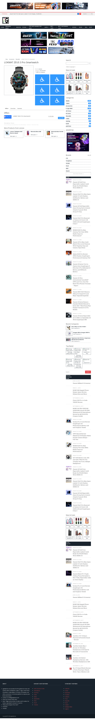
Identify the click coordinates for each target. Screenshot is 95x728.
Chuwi (66, 690)
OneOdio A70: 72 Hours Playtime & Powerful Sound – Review (81, 638)
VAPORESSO (37, 690)
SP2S (35, 700)
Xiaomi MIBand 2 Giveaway (81, 383)
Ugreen (67, 709)
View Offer (61, 118)
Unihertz (67, 696)
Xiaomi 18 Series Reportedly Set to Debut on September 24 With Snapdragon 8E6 (82, 317)
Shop (90, 27)
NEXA (35, 696)
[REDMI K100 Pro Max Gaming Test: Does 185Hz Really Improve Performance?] (68, 229)
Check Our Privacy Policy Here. (10, 699)
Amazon (18, 27)
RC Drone (78, 113)
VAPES (46, 27)
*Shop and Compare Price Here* (10, 705)
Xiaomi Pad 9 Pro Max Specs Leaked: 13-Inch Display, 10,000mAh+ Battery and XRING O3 (26, 14)
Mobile (78, 101)
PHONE (24, 27)
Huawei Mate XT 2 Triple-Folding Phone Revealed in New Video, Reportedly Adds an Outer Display (82, 576)
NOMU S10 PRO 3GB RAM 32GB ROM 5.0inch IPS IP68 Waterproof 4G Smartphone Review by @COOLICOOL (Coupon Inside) (81, 412)
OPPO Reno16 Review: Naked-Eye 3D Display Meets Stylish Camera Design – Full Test (82, 436)
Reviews (20, 108)
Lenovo (21, 128)
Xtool (67, 166)
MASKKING (36, 698)
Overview (12, 108)
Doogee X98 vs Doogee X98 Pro (81, 332)
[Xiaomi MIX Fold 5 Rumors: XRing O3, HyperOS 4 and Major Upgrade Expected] (68, 291)
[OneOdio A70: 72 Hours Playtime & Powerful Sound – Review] (68, 635)
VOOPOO (36, 692)
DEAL (86, 27)
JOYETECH (78, 126)
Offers (6, 108)
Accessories (43, 70)
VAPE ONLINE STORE (39, 688)
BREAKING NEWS (8, 27)
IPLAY (35, 703)
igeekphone (13, 716)
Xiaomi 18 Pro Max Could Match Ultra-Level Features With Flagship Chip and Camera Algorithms (81, 245)
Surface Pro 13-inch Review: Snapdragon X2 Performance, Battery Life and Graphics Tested (81, 424)
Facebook (5, 706)
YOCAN (68, 163)
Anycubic (67, 700)
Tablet (78, 103)
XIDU (67, 168)
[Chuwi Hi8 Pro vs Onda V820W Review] (68, 399)
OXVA (35, 694)
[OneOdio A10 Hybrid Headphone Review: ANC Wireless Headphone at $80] (68, 657)
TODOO (36, 705)
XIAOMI (67, 177)
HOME (2, 27)
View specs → (13, 136)
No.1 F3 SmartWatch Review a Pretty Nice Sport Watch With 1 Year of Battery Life (82, 670)
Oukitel (67, 705)
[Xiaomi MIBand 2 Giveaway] (68, 382)
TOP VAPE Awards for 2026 (35, 27)
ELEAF (78, 123)
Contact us (5, 697)
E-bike (78, 118)
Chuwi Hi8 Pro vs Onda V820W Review (80, 401)
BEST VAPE (52, 27)
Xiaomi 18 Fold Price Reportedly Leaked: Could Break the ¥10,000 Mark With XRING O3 (81, 185)
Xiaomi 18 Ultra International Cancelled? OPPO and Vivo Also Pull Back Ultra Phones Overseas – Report (82, 281)
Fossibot (67, 694)
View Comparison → (75, 328)
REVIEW (74, 27)
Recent (68, 542)
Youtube (5, 708)
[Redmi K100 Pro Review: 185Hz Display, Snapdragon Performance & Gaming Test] (68, 253)
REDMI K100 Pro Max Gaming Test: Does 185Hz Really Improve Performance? (80, 233)
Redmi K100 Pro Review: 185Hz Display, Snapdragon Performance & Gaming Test (81, 256)
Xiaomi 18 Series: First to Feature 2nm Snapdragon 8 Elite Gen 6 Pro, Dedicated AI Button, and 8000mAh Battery (81, 268)
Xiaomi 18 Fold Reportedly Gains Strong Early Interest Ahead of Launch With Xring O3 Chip (81, 209)
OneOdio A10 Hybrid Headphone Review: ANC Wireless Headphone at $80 (81, 660)
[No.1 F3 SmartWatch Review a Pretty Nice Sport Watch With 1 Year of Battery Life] (68, 667)
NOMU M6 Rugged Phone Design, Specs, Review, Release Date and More (81, 392)
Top (67, 545)
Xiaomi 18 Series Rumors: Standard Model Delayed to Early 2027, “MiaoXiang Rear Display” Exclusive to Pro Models (82, 305)
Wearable (78, 116)
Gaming (78, 121)
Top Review (69, 377)
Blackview (67, 692)
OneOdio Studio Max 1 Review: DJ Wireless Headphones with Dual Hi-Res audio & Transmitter (81, 648)
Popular (68, 375)
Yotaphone (69, 161)
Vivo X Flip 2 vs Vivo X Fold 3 (78, 326)
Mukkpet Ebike (68, 707)
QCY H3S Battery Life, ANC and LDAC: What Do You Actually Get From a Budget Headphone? (81, 460)
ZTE (67, 158)
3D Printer (78, 111)
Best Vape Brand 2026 (63, 27)
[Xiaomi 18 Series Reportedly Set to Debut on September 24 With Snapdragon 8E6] (68, 315)
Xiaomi (68, 171)
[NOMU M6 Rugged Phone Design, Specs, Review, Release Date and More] (68, 389)
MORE (80, 27)
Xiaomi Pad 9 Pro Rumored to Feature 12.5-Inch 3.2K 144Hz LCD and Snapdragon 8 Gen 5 (81, 221)
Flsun (66, 698)
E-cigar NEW (78, 108)
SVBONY (67, 688)
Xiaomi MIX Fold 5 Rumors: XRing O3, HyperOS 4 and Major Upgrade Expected (81, 294)
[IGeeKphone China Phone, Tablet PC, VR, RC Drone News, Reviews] (5, 20)
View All (89, 155)
